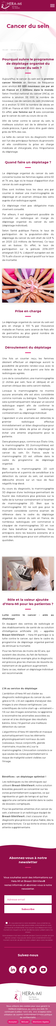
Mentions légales (41, 1022)
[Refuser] (52, 1014)
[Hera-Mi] (11, 6)
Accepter (13, 1022)
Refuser (25, 1022)
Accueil (5, 50)
